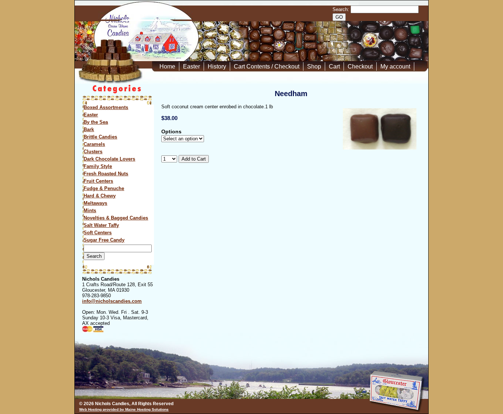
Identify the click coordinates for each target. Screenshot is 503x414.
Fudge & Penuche (104, 188)
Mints (90, 210)
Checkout (360, 66)
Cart (334, 66)
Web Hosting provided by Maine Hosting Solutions (124, 409)
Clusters (93, 151)
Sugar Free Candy (104, 240)
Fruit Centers (98, 181)
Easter (191, 66)
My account (395, 66)
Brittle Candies (100, 137)
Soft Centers (98, 232)
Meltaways (95, 203)
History (217, 66)
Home (167, 66)
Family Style (98, 166)
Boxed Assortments (106, 107)
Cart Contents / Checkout (266, 66)
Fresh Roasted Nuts (106, 173)
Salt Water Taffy (101, 225)
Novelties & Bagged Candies (116, 218)
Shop (314, 66)
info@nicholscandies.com (112, 301)
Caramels (94, 144)
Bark (89, 129)
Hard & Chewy (100, 196)
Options (171, 131)
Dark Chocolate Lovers (109, 159)
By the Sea (96, 122)
